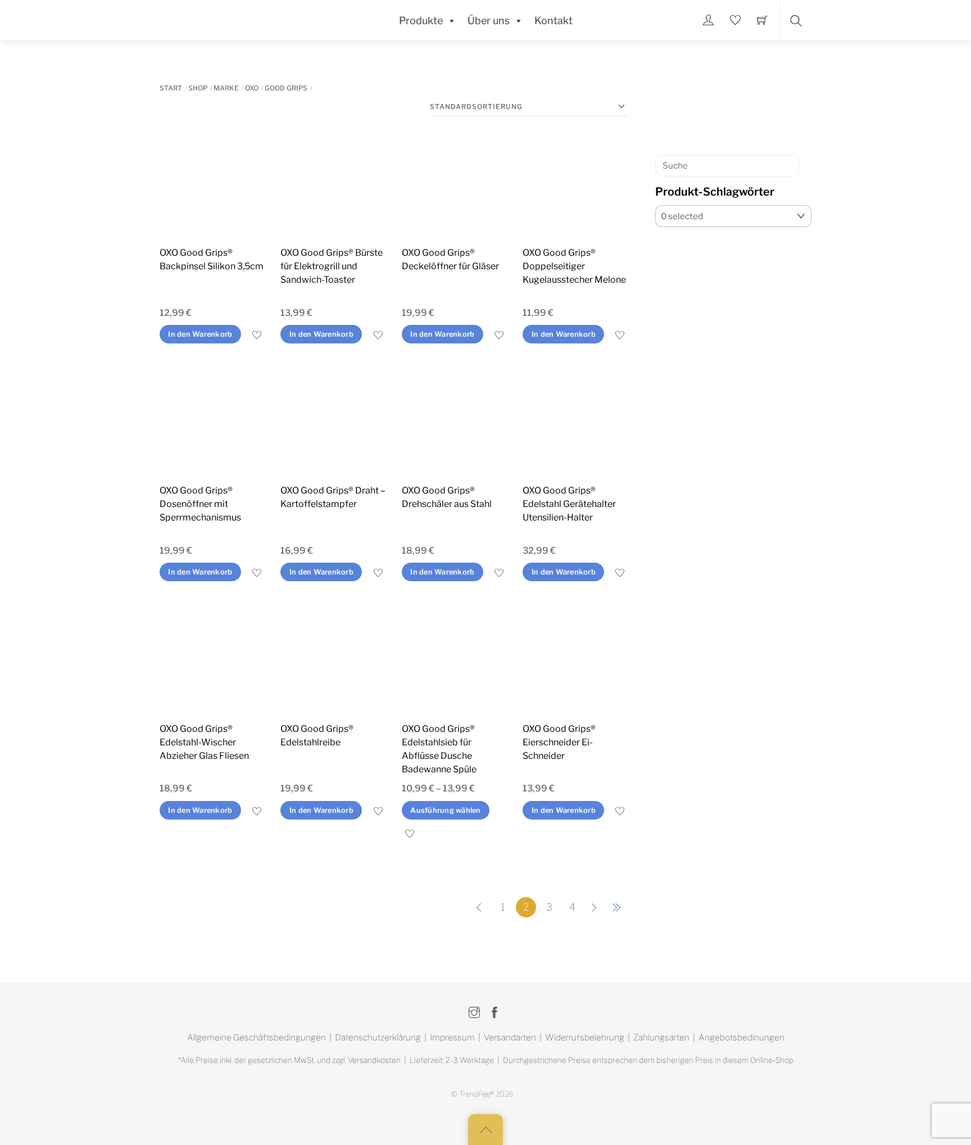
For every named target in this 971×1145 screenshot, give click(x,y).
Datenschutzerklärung (378, 1037)
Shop (197, 88)
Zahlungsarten (661, 1037)
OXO (251, 88)
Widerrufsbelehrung (584, 1037)
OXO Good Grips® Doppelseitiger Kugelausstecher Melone (574, 266)
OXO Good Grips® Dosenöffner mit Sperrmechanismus (200, 504)
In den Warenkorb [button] (200, 334)
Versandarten (510, 1037)
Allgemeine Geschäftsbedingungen (256, 1037)
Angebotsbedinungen (741, 1037)
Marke (226, 88)
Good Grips (286, 88)
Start (171, 88)
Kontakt (553, 20)
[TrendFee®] (210, 19)
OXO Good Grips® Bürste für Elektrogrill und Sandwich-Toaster (331, 266)
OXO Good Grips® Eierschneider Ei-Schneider (559, 742)
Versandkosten (374, 1060)
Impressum (452, 1037)
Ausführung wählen (445, 810)
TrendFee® (476, 1094)
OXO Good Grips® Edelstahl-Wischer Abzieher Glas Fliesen (204, 742)
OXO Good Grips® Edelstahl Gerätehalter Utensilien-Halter (569, 504)
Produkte (421, 20)
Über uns (489, 20)
